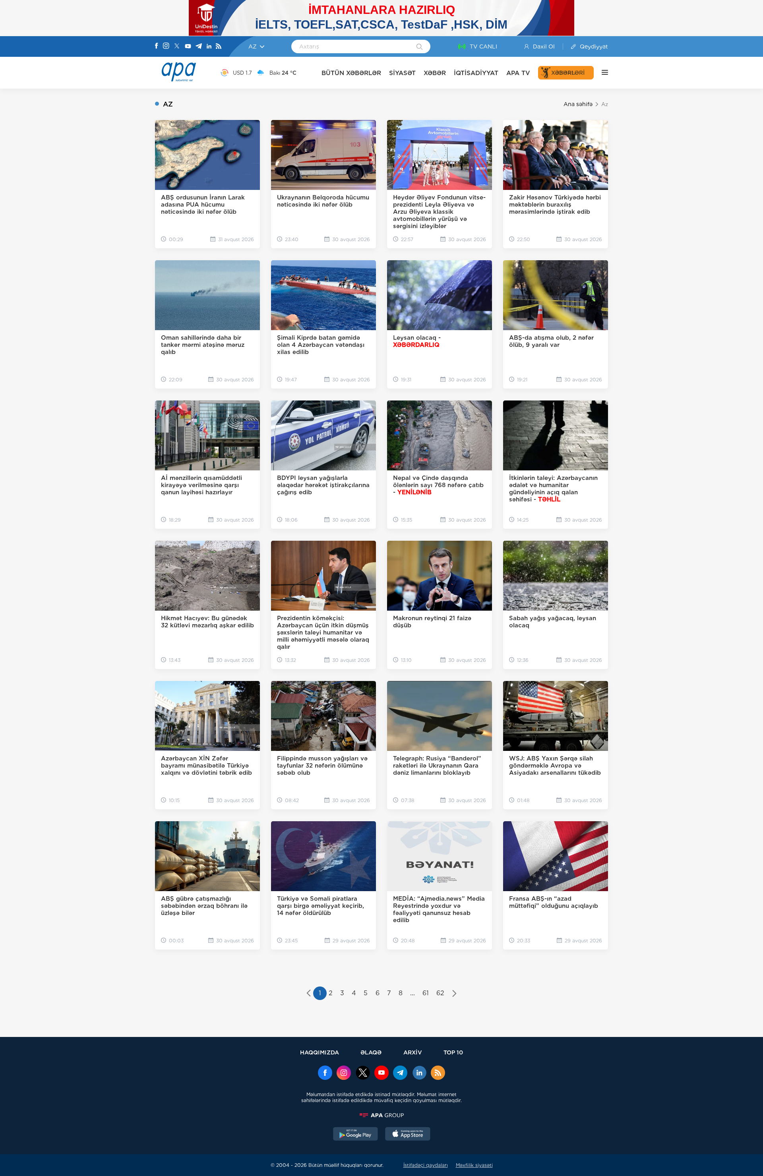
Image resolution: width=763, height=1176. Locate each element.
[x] (363, 1073)
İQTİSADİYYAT (476, 73)
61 (425, 993)
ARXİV (412, 1052)
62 (440, 993)
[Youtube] (188, 46)
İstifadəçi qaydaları (425, 1165)
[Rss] (218, 46)
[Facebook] (156, 46)
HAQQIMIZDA (319, 1052)
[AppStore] (407, 1134)
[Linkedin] (209, 46)
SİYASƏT (402, 73)
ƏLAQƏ (371, 1052)
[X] (177, 46)
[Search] (419, 47)
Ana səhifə (578, 104)
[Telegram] (199, 46)
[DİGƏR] (601, 72)
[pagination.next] (454, 994)
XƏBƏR (435, 73)
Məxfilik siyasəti (474, 1165)
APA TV (518, 73)
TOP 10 (453, 1052)
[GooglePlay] (355, 1134)
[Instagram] (166, 46)
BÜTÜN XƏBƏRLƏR (351, 73)
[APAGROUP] (381, 1115)
